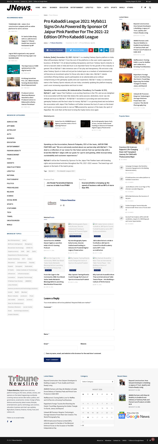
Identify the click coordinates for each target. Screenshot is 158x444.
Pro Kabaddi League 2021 (66, 171)
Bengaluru (28, 244)
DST (23, 259)
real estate (11, 299)
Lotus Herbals (12, 285)
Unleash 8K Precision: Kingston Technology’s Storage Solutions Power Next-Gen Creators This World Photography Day (60, 414)
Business (53, 7)
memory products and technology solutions (23, 288)
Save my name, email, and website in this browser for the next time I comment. (73, 353)
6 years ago (13, 31)
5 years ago (13, 60)
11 (88, 408)
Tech (99, 7)
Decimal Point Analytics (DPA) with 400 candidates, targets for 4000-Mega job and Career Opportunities (137, 219)
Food (9, 159)
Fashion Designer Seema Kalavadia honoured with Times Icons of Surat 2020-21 (138, 208)
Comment (48, 307)
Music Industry (13, 296)
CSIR (22, 251)
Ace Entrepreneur (14, 240)
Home (38, 7)
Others (130, 7)
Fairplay (31, 262)
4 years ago (26, 73)
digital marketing (13, 259)
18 (88, 413)
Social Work (12, 200)
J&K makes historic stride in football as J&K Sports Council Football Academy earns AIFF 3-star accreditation (103, 245)
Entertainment (77, 7)
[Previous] (77, 137)
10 (83, 408)
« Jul (82, 425)
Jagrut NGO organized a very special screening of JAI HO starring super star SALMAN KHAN (22, 55)
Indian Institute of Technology (27, 270)
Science (10, 196)
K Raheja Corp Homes (15, 281)
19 (92, 413)
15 (107, 408)
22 (107, 413)
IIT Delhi (11, 270)
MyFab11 (52, 171)
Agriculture (12, 122)
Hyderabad (28, 266)
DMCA (30, 1)
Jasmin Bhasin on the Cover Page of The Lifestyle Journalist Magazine (138, 188)
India (44, 7)
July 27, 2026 (97, 130)
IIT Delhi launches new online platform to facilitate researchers (138, 179)
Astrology (11, 130)
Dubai (30, 259)
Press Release (53, 15)
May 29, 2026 (97, 284)
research (21, 299)
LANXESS (28, 281)
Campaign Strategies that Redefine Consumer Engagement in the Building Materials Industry (137, 168)
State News (11, 208)
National (10, 175)
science (29, 299)
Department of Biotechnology (18, 255)
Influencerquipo (23, 273)
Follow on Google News (40, 1)
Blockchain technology (16, 248)
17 (83, 413)
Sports (114, 7)
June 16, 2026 (73, 282)
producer (24, 296)
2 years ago (26, 107)
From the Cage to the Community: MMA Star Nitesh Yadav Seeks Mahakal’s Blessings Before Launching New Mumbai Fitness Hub (54, 279)
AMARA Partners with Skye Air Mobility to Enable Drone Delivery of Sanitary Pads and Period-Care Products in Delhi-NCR (60, 391)
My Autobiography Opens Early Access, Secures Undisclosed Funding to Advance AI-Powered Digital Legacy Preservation (102, 124)
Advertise (16, 1)
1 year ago (25, 88)
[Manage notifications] (153, 439)
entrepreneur (22, 262)
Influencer (11, 273)
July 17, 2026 (98, 253)
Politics (10, 183)
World (122, 7)
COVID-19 (29, 248)
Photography (12, 179)
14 (102, 408)
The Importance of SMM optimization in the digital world (29, 68)
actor (24, 240)
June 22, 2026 (49, 287)
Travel (10, 216)
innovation (11, 277)
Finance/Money (13, 155)
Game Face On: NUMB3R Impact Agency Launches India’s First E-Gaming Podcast (66, 123)
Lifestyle (89, 7)
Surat (10, 310)
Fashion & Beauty (14, 151)
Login (149, 1)
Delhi (34, 251)
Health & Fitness (14, 167)
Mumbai (24, 292)
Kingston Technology (25, 277)
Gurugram (19, 266)
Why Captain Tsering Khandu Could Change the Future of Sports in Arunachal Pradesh (78, 276)
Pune (31, 296)
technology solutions (21, 310)
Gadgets (10, 163)
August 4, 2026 (60, 128)
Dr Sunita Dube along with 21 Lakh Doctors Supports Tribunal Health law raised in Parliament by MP (29, 41)
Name (46, 334)
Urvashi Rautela (13, 314)
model (10, 292)
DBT (28, 251)
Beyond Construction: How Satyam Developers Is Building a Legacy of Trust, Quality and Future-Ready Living (142, 28)
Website (83, 344)
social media (27, 307)
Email (46, 344)
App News (11, 126)
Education (64, 7)
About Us (9, 1)
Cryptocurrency (13, 251)
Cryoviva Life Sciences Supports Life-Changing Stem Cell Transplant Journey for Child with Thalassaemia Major (128, 152)
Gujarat (10, 266)
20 (97, 413)
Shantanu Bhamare (14, 307)
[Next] (81, 137)
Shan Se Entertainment (15, 303)
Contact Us (24, 1)
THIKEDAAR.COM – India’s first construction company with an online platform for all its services (22, 26)
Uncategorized (13, 220)
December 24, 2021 (72, 43)
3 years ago (26, 48)
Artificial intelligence (15, 244)
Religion (10, 192)
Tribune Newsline (56, 43)
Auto (106, 7)
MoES (17, 292)
